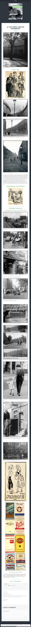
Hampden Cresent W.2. (18, 595)
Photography (6, 594)
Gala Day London (12, 595)
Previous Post (6, 599)
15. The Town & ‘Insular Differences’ (15, 27)
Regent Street (9, 596)
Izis (25, 595)
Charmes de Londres (7, 595)
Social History (10, 594)
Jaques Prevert (5, 596)
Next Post (5, 600)
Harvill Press (23, 595)
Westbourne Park (19, 596)
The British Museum (14, 596)
